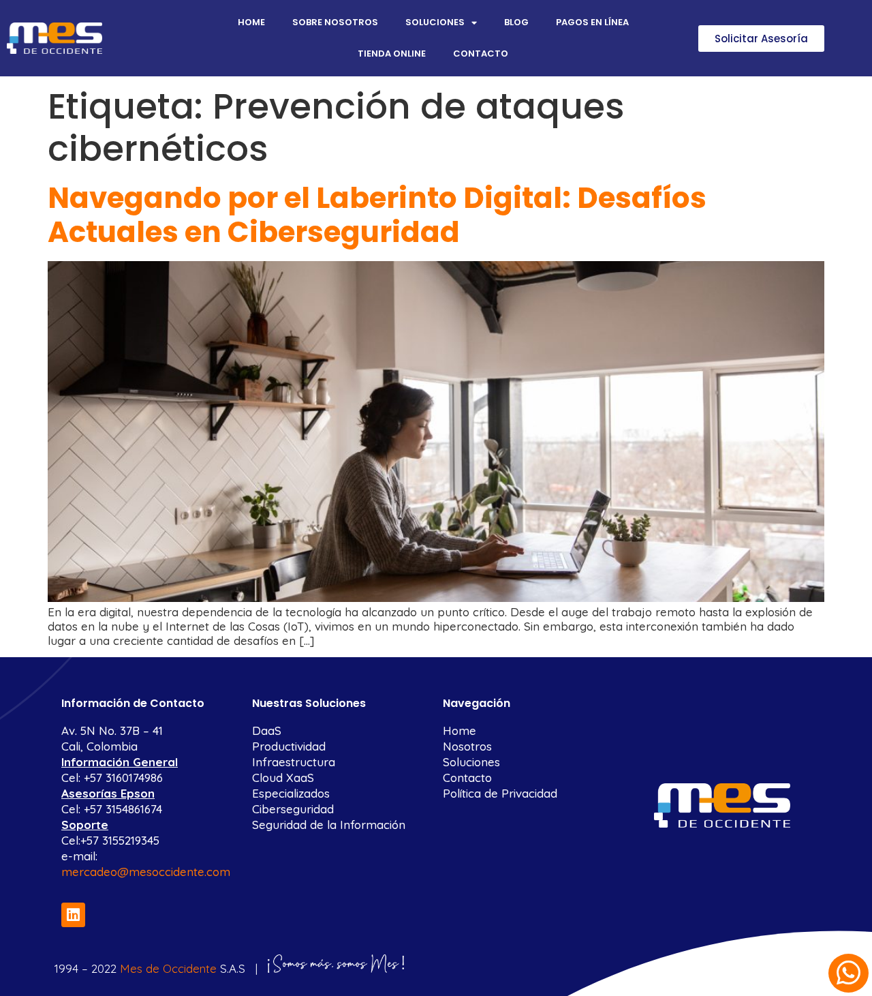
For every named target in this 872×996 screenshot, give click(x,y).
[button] (761, 38)
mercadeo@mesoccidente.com (145, 871)
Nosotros (467, 746)
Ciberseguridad (293, 809)
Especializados (291, 793)
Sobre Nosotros (335, 22)
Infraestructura (293, 762)
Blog (516, 22)
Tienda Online (392, 53)
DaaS (266, 730)
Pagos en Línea (592, 22)
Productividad (289, 746)
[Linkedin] (73, 914)
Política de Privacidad (500, 793)
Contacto (480, 53)
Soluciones (435, 22)
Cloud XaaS (283, 777)
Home (251, 22)
